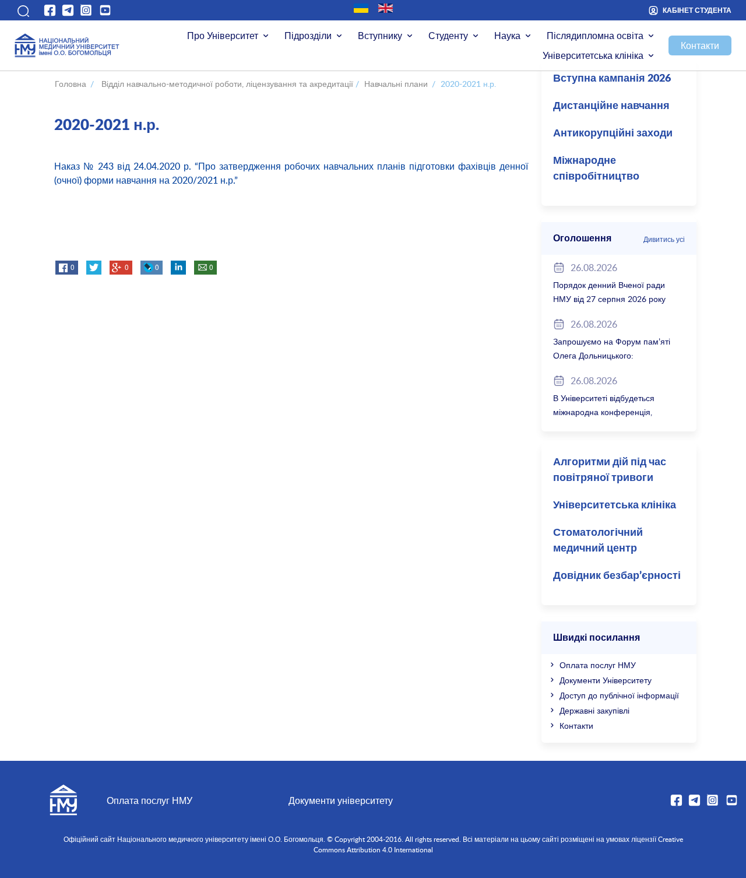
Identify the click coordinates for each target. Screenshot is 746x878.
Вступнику (380, 35)
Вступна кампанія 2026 (612, 78)
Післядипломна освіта (595, 35)
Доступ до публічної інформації (619, 695)
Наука (507, 35)
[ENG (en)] (385, 8)
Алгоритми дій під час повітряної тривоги (609, 470)
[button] (22, 10)
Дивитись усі (664, 239)
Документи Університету (606, 680)
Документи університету (340, 800)
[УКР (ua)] (361, 8)
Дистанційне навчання (611, 106)
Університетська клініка (593, 55)
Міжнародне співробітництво (596, 169)
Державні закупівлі (594, 710)
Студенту (448, 35)
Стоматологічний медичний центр (598, 541)
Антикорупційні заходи (613, 133)
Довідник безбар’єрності (617, 576)
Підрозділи (308, 35)
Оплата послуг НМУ (598, 664)
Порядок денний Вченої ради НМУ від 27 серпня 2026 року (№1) (609, 298)
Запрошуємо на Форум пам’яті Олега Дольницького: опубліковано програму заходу (611, 355)
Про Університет (222, 35)
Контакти (700, 45)
